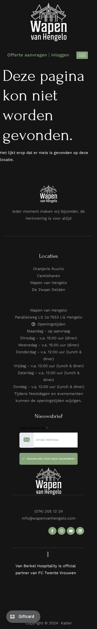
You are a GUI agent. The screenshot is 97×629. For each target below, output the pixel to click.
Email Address (33, 428)
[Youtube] (71, 531)
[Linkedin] (80, 531)
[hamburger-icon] (82, 55)
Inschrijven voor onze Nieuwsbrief (50, 459)
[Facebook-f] (52, 531)
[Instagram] (62, 531)
